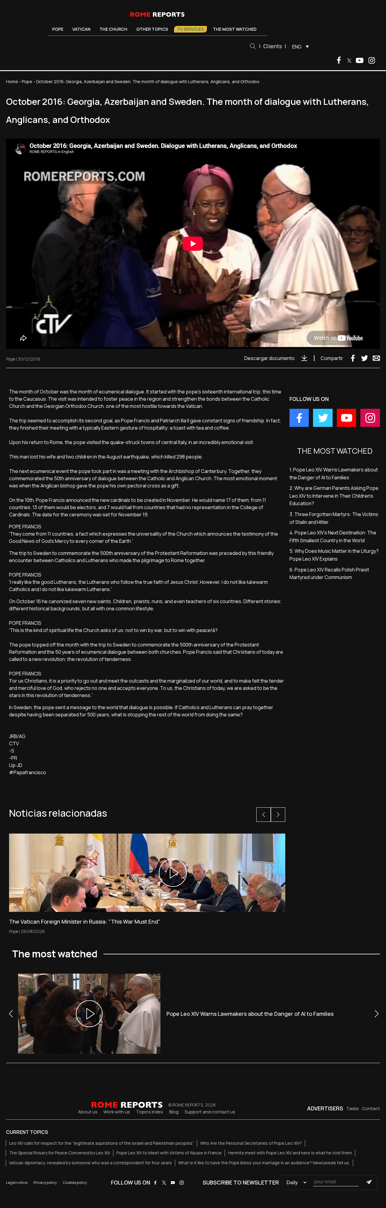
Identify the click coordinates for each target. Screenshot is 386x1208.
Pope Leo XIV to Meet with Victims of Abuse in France (169, 1153)
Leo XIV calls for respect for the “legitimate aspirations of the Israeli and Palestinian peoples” (101, 1143)
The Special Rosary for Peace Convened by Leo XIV (59, 1153)
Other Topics (152, 29)
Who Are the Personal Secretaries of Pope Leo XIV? (251, 1143)
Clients (272, 46)
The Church (113, 29)
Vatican (81, 29)
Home (12, 81)
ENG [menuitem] (297, 46)
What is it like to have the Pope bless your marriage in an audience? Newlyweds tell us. (264, 1163)
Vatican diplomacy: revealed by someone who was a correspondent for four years (90, 1163)
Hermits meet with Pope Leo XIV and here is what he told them (290, 1153)
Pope (57, 29)
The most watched (235, 29)
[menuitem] (299, 46)
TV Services (190, 29)
